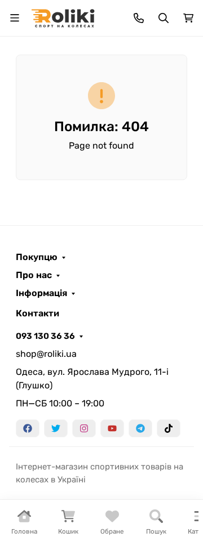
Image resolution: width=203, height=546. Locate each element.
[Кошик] (188, 18)
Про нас (34, 275)
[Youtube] (112, 428)
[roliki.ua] (62, 17)
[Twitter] (56, 428)
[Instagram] (84, 428)
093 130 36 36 (45, 336)
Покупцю (37, 257)
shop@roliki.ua (46, 353)
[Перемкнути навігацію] (15, 18)
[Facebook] (27, 428)
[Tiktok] (168, 428)
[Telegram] (140, 428)
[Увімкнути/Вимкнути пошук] (163, 18)
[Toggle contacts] (139, 18)
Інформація (41, 293)
